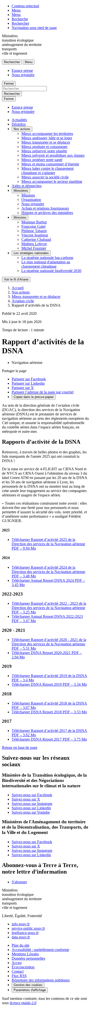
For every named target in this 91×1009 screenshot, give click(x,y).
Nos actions (22, 129)
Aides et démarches (26, 186)
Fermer (9, 83)
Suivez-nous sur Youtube (31, 812)
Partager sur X (23, 388)
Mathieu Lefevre (34, 244)
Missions (28, 195)
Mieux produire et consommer (44, 147)
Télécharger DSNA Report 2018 (49, 712)
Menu (16, 10)
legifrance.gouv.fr (25, 933)
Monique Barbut (34, 222)
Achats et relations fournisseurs (45, 208)
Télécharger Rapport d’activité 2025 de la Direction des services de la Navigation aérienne (48, 544)
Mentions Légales (25, 954)
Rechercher (20, 23)
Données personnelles (28, 958)
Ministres (20, 217)
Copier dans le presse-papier (34, 397)
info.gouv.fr (21, 924)
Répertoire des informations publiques (41, 980)
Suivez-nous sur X (26, 799)
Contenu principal (25, 6)
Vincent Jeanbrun (34, 235)
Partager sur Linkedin (28, 383)
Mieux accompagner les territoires (47, 134)
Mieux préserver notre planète (44, 151)
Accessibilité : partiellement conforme (40, 950)
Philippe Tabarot (34, 231)
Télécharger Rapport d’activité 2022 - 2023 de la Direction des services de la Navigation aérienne (49, 607)
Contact (18, 971)
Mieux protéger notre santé (41, 160)
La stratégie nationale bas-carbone (47, 258)
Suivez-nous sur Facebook (32, 795)
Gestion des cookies (28, 985)
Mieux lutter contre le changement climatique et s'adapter (47, 170)
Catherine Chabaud (36, 239)
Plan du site (20, 945)
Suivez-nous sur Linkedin (31, 808)
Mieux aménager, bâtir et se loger (46, 138)
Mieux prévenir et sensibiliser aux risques (52, 155)
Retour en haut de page (19, 747)
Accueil (18, 288)
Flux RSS (19, 976)
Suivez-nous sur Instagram (32, 804)
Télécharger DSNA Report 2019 (49, 684)
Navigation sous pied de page (34, 28)
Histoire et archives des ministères (47, 213)
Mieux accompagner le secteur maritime (51, 181)
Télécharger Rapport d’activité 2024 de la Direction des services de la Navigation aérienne (48, 571)
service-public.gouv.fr (28, 928)
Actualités (19, 120)
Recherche (20, 19)
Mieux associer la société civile (45, 177)
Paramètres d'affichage (30, 990)
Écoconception (23, 967)
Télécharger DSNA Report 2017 (49, 739)
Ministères (21, 190)
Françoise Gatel (33, 226)
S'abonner (19, 882)
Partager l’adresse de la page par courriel (43, 392)
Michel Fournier (33, 248)
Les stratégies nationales (31, 253)
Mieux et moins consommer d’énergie (50, 164)
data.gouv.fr (21, 937)
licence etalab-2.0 (23, 1003)
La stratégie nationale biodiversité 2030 (51, 271)
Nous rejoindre (23, 75)
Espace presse (22, 70)
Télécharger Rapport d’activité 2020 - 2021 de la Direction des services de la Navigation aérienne (49, 644)
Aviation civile (23, 301)
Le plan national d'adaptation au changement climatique (45, 264)
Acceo (17, 963)
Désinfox (19, 124)
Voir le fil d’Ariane (16, 279)
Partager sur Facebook (29, 379)
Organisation (31, 200)
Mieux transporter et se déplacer (45, 142)
